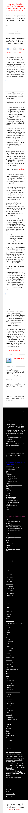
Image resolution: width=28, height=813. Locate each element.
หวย (7, 726)
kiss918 (8, 495)
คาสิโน (7, 678)
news (7, 630)
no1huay (8, 632)
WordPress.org (10, 796)
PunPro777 (9, 660)
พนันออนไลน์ (9, 705)
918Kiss (8, 607)
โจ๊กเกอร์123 (9, 466)
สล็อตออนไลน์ (9, 717)
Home (7, 31)
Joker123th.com (10, 628)
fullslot (7, 538)
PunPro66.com (10, 657)
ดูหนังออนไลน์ (9, 544)
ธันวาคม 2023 (9, 579)
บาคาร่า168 (9, 699)
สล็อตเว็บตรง (9, 474)
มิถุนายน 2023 (9, 591)
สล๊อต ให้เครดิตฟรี (10, 441)
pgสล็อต (8, 653)
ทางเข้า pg (8, 694)
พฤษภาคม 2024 (10, 577)
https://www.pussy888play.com (14, 528)
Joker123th (13, 754)
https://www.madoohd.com (13, 521)
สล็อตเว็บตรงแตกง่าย (14, 350)
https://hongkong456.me (13, 549)
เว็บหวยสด (8, 738)
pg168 (19, 754)
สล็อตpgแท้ (9, 715)
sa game (13, 758)
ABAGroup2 (9, 612)
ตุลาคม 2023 (9, 581)
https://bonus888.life (11, 478)
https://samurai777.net (12, 500)
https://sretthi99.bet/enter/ (14, 623)
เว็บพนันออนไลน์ (10, 735)
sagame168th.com (11, 667)
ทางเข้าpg (17, 763)
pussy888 (8, 483)
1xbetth (8, 492)
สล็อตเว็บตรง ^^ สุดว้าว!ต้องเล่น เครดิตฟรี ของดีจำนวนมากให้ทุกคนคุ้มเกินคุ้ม (15, 398)
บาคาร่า (8, 696)
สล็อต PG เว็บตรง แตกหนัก (18, 769)
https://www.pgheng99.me (13, 537)
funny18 (8, 493)
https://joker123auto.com (13, 525)
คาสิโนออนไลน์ (10, 680)
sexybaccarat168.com (12, 669)
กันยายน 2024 (9, 574)
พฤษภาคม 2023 (10, 593)
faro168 (8, 547)
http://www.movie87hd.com (13, 526)
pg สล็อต (8, 644)
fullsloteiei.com (10, 621)
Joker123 (8, 625)
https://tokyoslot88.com (12, 502)
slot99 (7, 471)
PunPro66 (8, 655)
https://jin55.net (10, 469)
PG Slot (8, 639)
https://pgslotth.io (11, 497)
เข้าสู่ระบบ (8, 789)
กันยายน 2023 (9, 584)
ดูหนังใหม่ (8, 687)
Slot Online (9, 673)
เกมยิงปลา (8, 728)
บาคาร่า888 (9, 701)
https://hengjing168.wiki (12, 467)
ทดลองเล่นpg (9, 689)
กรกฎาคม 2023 (10, 588)
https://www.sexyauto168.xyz (14, 485)
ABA (7, 609)
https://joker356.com (12, 498)
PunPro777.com (10, 662)
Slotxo (7, 676)
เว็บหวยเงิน (19, 777)
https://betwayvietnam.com (13, 504)
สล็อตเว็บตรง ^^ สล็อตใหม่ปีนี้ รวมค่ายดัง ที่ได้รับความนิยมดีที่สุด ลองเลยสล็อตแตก (15, 386)
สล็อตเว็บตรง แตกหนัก (11, 719)
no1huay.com (9, 634)
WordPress (11, 809)
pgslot (7, 507)
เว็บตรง (7, 731)
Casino (7, 618)
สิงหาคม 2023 (9, 586)
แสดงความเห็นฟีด (10, 794)
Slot (7, 671)
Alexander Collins (19, 358)
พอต (7, 708)
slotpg (7, 488)
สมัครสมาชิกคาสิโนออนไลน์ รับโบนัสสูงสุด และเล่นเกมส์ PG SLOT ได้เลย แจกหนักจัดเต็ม (15, 7)
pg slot (8, 533)
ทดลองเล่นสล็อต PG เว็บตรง (13, 692)
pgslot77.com (9, 648)
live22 (7, 540)
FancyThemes (19, 809)
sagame (8, 523)
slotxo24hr (9, 486)
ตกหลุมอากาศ (21, 761)
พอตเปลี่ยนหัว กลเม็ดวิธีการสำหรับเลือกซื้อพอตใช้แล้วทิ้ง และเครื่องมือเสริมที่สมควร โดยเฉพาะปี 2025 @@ (15, 426)
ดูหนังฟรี (8, 545)
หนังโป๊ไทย (8, 490)
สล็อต (11, 31)
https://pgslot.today (11, 481)
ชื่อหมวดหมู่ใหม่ (10, 683)
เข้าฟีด (7, 791)
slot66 (7, 473)
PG (6, 637)
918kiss (8, 519)
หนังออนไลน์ (15, 775)
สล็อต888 (8, 479)
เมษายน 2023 (9, 595)
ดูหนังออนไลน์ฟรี (10, 685)
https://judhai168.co (11, 476)
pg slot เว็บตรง (9, 641)
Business (8, 616)
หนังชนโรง (8, 724)
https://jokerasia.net (11, 505)
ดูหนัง (7, 542)
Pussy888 (8, 664)
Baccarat (8, 614)
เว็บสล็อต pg (11, 777)
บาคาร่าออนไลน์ (10, 703)
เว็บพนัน (8, 733)
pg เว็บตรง (14, 756)
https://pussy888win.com (13, 530)
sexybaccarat (9, 531)
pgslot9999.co (10, 650)
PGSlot (7, 646)
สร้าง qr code (9, 710)
